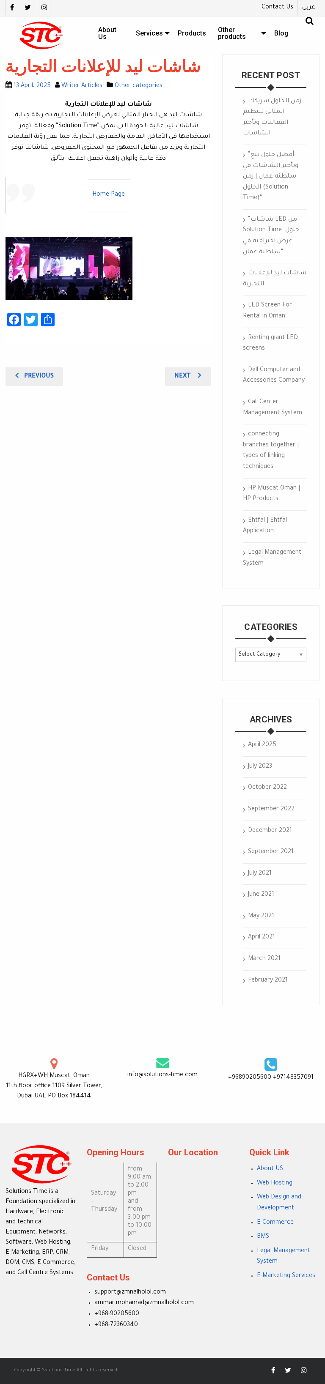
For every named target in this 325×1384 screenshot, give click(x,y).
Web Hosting (274, 1183)
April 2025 (262, 745)
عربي (308, 7)
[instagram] (44, 7)
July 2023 (260, 766)
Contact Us (277, 7)
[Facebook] (12, 7)
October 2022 (267, 788)
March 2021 (264, 959)
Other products (232, 33)
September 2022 (271, 809)
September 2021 (271, 852)
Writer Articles (81, 86)
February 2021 (268, 980)
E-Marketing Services (286, 1276)
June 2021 (261, 895)
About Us (107, 33)
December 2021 (270, 831)
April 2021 (261, 937)
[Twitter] (27, 7)
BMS (263, 1237)
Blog (281, 33)
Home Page (108, 194)
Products (192, 33)
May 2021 (261, 916)
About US (270, 1169)
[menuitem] (111, 33)
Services (149, 33)
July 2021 (260, 873)
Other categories (138, 86)
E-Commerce (275, 1223)
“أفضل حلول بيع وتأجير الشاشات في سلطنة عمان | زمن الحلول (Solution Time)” (270, 177)
